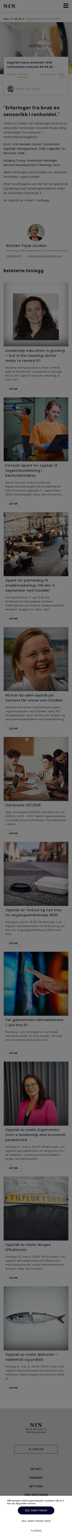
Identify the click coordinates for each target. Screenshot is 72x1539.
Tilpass (36, 1530)
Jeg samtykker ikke (36, 1521)
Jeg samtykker (36, 1510)
